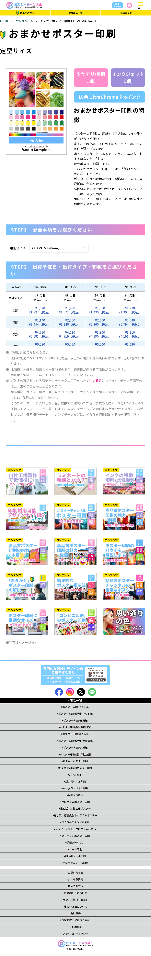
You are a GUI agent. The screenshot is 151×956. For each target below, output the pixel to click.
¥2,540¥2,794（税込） (130, 322)
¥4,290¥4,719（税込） (70, 334)
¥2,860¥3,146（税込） (70, 322)
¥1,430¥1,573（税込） (70, 310)
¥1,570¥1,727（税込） (40, 310)
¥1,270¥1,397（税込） (130, 310)
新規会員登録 (117, 5)
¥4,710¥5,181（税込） (40, 334)
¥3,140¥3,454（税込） (40, 322)
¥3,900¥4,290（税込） (100, 334)
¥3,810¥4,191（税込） (130, 334)
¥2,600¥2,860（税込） (100, 322)
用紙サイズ (18, 248)
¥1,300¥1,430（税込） (100, 310)
